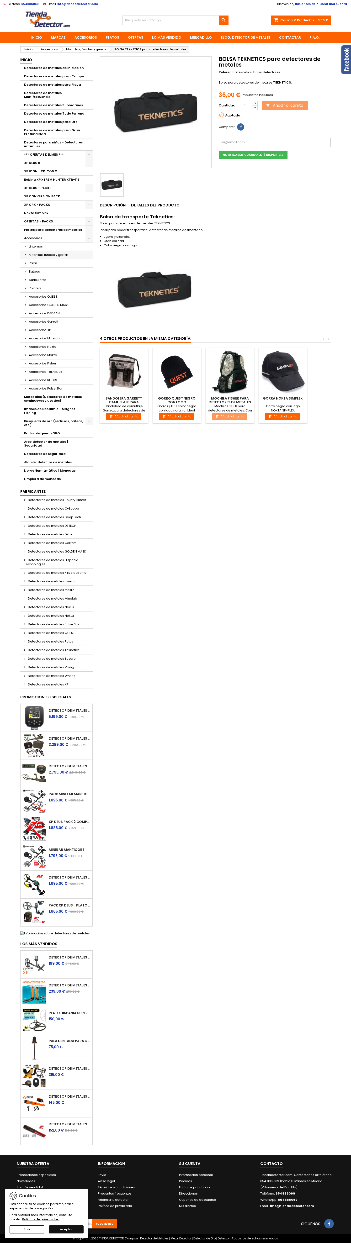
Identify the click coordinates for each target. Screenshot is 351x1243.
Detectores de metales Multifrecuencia (43, 95)
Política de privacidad (115, 1206)
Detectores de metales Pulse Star (53, 624)
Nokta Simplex (36, 213)
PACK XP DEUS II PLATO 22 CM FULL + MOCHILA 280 (69, 905)
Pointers (35, 288)
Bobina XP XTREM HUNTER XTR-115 (52, 179)
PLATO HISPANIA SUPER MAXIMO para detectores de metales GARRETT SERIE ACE (69, 1013)
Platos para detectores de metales (53, 229)
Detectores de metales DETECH (51, 525)
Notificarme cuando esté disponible (253, 155)
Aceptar (66, 1229)
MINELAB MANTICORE (66, 850)
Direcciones (188, 1193)
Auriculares (38, 280)
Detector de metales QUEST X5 (69, 957)
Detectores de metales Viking (50, 667)
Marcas (58, 37)
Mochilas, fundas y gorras (49, 255)
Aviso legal (106, 1181)
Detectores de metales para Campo (54, 76)
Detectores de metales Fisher (50, 534)
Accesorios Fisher (42, 363)
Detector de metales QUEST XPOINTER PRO (69, 1096)
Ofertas (135, 37)
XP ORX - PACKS (37, 204)
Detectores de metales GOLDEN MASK (56, 551)
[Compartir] (240, 127)
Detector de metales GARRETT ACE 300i (69, 1068)
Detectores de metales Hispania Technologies (51, 562)
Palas (33, 263)
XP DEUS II (32, 163)
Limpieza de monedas (42, 479)
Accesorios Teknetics (45, 371)
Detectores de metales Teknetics (53, 650)
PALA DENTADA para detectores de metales (69, 1041)
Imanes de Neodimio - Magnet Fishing (49, 411)
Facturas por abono (194, 1187)
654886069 (30, 4)
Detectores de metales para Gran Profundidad (52, 132)
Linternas (36, 246)
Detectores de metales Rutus (50, 641)
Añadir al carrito (284, 105)
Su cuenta (189, 1163)
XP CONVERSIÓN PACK (42, 196)
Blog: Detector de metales (245, 37)
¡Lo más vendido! (30, 1187)
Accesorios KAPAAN (44, 313)
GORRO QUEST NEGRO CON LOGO (177, 400)
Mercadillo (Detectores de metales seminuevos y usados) (53, 399)
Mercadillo (201, 37)
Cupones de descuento (197, 1199)
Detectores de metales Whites (51, 676)
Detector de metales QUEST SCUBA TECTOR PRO (69, 985)
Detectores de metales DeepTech (54, 517)
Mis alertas (187, 1206)
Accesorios (85, 37)
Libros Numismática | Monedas (49, 470)
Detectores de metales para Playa (52, 84)
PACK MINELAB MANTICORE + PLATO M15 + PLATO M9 (69, 794)
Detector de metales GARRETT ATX (69, 766)
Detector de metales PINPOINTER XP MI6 (69, 1124)
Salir (27, 1229)
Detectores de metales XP (48, 684)
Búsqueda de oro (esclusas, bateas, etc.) (53, 423)
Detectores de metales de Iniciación (54, 68)
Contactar (290, 37)
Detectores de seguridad (45, 454)
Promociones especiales (45, 697)
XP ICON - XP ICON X (40, 171)
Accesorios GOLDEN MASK (49, 305)
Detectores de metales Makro (50, 590)
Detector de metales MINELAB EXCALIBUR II (69, 877)
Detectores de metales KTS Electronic (56, 572)
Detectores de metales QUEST (51, 633)
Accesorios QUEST (43, 296)
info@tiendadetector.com (77, 4)
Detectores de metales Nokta (50, 615)
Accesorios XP (40, 330)
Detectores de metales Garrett (51, 543)
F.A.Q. (315, 37)
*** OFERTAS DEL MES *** (44, 154)
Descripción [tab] (113, 205)
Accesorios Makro (43, 355)
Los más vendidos (38, 944)
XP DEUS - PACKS (38, 188)
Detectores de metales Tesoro (51, 658)
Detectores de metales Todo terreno (54, 113)
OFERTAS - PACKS (38, 221)
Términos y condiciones (116, 1187)
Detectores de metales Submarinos (53, 105)
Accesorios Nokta (42, 346)
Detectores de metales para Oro (51, 122)
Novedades (26, 1181)
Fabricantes (33, 491)
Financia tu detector (113, 1199)
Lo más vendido (166, 37)
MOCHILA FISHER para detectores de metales (230, 400)
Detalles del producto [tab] (155, 205)
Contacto (271, 1163)
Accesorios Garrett (43, 321)
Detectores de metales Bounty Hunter (56, 500)
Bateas (34, 271)
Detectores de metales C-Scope (53, 508)
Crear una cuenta (333, 4)
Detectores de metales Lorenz (51, 581)
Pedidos (185, 1181)
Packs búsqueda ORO (42, 433)
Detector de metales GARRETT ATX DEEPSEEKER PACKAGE (69, 738)
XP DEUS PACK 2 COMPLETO (69, 822)
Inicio (36, 37)
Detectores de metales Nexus (50, 607)
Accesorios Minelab (44, 338)
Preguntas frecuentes (115, 1193)
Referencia (228, 72)
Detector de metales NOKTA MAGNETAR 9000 (69, 710)
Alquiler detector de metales (48, 462)
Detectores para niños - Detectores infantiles (53, 144)
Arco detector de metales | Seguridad (46, 443)
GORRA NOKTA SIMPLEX (283, 398)
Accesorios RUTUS (43, 380)
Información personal (196, 1175)
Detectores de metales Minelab (52, 598)
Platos (112, 37)
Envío (102, 1175)
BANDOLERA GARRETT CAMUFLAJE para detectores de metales (124, 402)
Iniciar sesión (305, 4)
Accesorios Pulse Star (46, 388)
